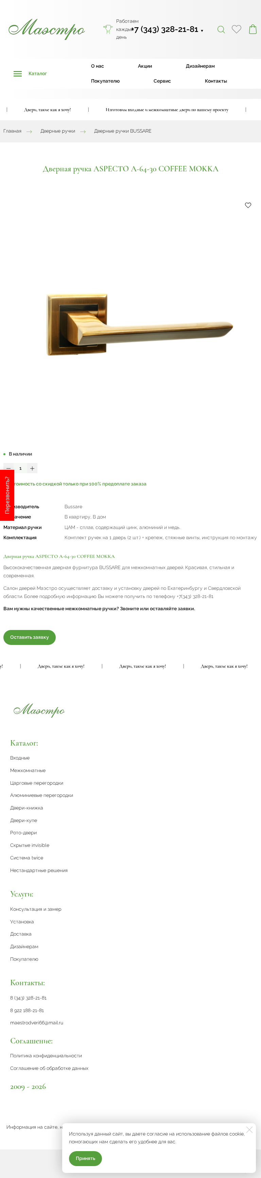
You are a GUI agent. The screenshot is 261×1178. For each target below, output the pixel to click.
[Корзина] (253, 29)
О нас (97, 66)
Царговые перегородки (36, 783)
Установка (22, 921)
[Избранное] (236, 29)
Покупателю (105, 81)
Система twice (26, 857)
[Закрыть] (249, 1130)
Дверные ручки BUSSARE (123, 131)
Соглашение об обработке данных (49, 1068)
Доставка (21, 934)
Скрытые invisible (29, 845)
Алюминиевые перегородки (41, 795)
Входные (20, 758)
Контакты (216, 81)
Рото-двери (23, 832)
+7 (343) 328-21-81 (167, 29)
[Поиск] (221, 29)
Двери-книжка (26, 807)
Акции (145, 66)
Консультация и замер (36, 909)
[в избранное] (248, 205)
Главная (12, 131)
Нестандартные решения (39, 870)
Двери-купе (23, 820)
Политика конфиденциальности (46, 1055)
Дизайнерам (200, 66)
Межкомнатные (28, 770)
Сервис (162, 81)
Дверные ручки (57, 131)
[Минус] (8, 468)
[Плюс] (32, 468)
